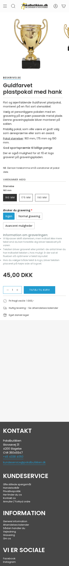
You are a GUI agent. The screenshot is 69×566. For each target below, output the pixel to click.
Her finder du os (12, 494)
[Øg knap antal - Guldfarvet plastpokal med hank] (18, 290)
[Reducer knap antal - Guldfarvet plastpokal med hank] (7, 290)
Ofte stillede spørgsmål (17, 484)
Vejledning (9, 531)
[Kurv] (64, 6)
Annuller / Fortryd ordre (16, 501)
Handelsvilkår (11, 487)
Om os (7, 538)
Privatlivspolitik (12, 491)
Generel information (15, 521)
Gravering (9, 535)
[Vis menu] (5, 6)
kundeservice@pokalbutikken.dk (24, 462)
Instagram (9, 562)
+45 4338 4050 (13, 457)
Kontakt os (9, 498)
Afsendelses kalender (16, 524)
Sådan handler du (14, 528)
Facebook (9, 558)
